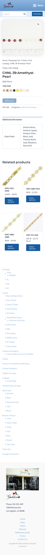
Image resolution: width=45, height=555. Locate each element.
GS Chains (11, 313)
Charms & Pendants (10, 351)
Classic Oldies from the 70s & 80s (20, 354)
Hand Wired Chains (14, 317)
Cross (9, 418)
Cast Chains (11, 300)
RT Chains (11, 342)
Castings (6, 269)
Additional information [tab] (12, 119)
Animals (10, 393)
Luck (8, 406)
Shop (22, 522)
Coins (9, 272)
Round (9, 440)
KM (8, 284)
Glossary (22, 529)
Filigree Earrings (9, 373)
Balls (9, 398)
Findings (5, 378)
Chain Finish (7, 86)
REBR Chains (12, 337)
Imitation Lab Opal (17, 320)
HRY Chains (11, 324)
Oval (8, 431)
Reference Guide (22, 532)
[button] (37, 14)
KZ (8, 288)
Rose (9, 435)
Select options (11, 201)
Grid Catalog (13, 68)
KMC (8, 329)
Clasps (5, 359)
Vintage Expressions (10, 454)
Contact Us (22, 539)
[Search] (24, 14)
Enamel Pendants (9, 368)
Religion (12, 275)
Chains (24, 60)
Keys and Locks (13, 402)
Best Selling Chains (14, 296)
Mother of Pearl (8, 415)
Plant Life (6, 449)
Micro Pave (6, 390)
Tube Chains (12, 346)
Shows (22, 525)
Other (9, 427)
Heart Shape (12, 423)
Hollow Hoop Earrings (11, 385)
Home (4, 60)
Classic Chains (12, 304)
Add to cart (9, 100)
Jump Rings (11, 381)
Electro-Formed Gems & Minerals (16, 363)
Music (9, 410)
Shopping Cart (14, 60)
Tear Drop (11, 444)
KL (8, 279)
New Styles (11, 333)
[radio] (4, 90)
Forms (22, 536)
